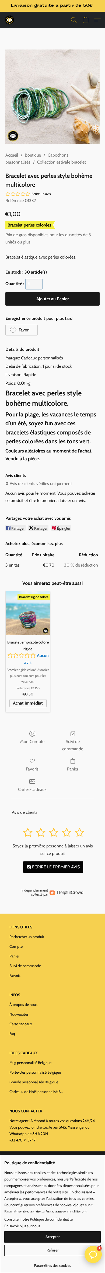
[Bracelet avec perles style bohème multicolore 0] (52, 96)
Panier (72, 769)
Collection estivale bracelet (61, 162)
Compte (16, 946)
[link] (52, 1263)
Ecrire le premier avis (55, 866)
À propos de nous (23, 1004)
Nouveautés (19, 1014)
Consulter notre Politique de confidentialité (38, 1219)
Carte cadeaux (20, 1023)
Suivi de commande (72, 745)
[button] (9, 20)
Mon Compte (32, 741)
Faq (12, 1033)
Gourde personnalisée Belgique (33, 1082)
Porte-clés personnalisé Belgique (35, 1072)
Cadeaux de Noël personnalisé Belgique (36, 1091)
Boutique (33, 155)
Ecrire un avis (41, 194)
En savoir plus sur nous (22, 1226)
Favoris (32, 769)
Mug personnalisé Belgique (30, 1062)
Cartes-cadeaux (32, 789)
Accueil (11, 155)
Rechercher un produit (26, 936)
